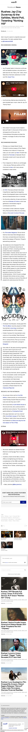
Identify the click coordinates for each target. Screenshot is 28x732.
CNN (5, 190)
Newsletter (11, 519)
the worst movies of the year (16, 213)
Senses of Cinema (14, 201)
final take (12, 155)
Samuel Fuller (16, 516)
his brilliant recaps (11, 416)
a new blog (13, 328)
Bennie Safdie (4, 520)
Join (23, 502)
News (2, 516)
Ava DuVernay (4, 519)
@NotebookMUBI (8, 41)
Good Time (11, 77)
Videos (10, 520)
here (17, 152)
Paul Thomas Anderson (6, 517)
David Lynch (16, 517)
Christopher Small (17, 411)
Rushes (6, 516)
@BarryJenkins (17, 484)
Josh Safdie (18, 519)
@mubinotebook (6, 705)
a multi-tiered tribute (18, 404)
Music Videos (16, 520)
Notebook (3, 31)
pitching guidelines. (5, 717)
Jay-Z (10, 516)
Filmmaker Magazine (11, 232)
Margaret (5, 344)
